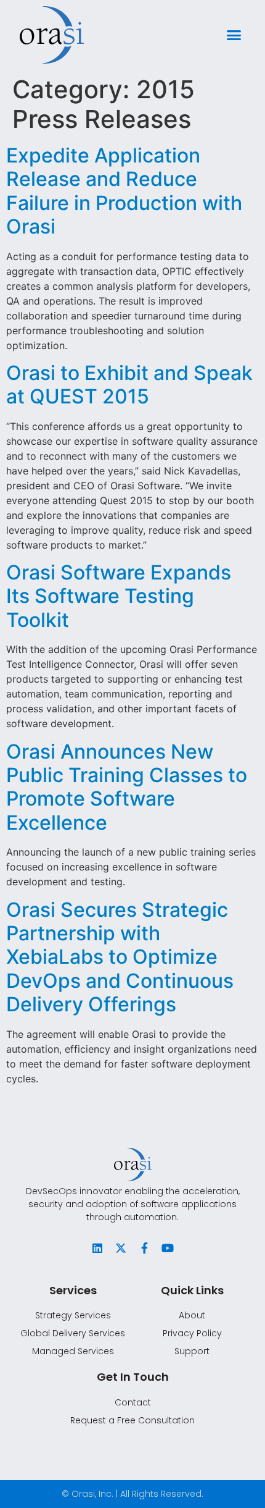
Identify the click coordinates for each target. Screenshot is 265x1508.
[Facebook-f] (144, 1247)
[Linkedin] (97, 1247)
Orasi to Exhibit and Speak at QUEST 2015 (129, 384)
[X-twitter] (120, 1247)
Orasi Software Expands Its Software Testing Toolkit (118, 596)
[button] (234, 35)
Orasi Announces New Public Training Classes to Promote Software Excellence (126, 787)
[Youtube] (167, 1247)
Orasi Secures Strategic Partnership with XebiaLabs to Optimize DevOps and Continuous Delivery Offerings (120, 957)
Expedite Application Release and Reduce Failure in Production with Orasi (124, 190)
